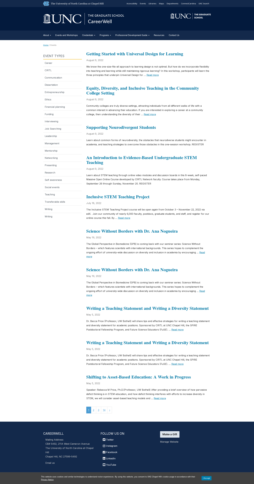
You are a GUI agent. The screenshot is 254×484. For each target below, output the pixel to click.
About (46, 35)
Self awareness (53, 179)
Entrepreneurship (54, 92)
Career (48, 62)
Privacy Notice (47, 480)
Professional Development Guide (131, 35)
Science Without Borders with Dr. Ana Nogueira (132, 231)
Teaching (50, 194)
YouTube (110, 464)
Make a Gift (169, 434)
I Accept (206, 478)
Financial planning (55, 106)
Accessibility (132, 3)
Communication (53, 77)
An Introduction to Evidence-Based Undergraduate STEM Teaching (141, 159)
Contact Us (174, 35)
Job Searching (53, 128)
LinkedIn (110, 458)
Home (46, 45)
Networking (51, 157)
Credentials (88, 35)
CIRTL (48, 70)
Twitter (109, 439)
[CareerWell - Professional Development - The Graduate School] (83, 18)
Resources (159, 35)
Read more (153, 75)
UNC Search (204, 3)
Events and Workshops (66, 35)
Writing (48, 209)
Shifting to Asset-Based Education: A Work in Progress (138, 376)
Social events (52, 187)
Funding (49, 114)
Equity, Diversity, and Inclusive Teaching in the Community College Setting (142, 90)
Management (52, 143)
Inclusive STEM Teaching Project (117, 196)
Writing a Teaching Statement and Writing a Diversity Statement (147, 308)
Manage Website (169, 441)
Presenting (51, 165)
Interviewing (51, 121)
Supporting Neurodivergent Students (121, 127)
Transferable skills (55, 201)
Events (143, 3)
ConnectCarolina (188, 3)
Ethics (48, 99)
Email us (50, 462)
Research (50, 172)
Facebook (111, 452)
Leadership (51, 136)
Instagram (111, 445)
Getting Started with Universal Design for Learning (134, 53)
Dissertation (51, 84)
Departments (172, 3)
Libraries (152, 3)
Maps (161, 3)
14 (104, 410)
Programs (105, 35)
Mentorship (51, 150)
